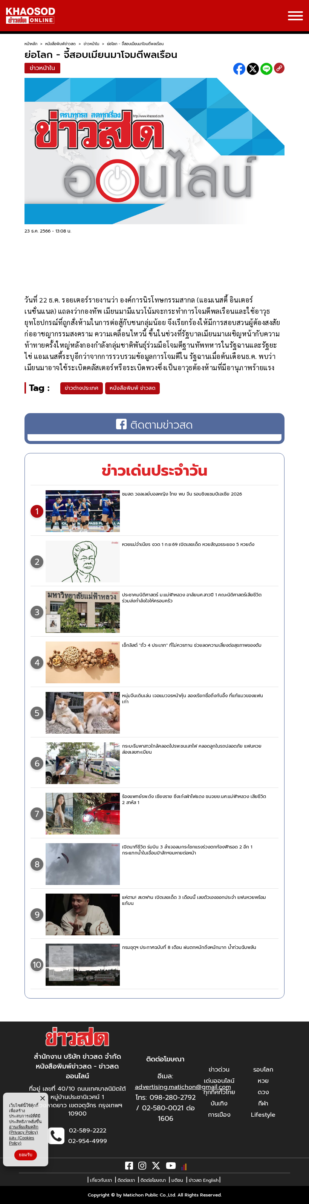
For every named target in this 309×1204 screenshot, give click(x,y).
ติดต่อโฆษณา (153, 1180)
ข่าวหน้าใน (91, 44)
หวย (263, 1080)
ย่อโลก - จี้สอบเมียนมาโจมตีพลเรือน (135, 44)
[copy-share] (279, 69)
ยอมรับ (25, 1154)
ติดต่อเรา (126, 1180)
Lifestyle (263, 1114)
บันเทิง (219, 1103)
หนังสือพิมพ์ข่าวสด (60, 44)
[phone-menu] (295, 16)
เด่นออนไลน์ (219, 1080)
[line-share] (266, 69)
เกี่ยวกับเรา (101, 1180)
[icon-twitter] (156, 1167)
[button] (10, 1196)
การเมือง (219, 1114)
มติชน (177, 1180)
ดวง (263, 1092)
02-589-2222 (87, 1130)
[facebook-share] (239, 69)
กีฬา (263, 1103)
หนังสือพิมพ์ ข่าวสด (132, 388)
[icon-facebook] (129, 1167)
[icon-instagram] (142, 1167)
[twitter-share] (253, 69)
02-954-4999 (87, 1141)
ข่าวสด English (204, 1180)
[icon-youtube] (171, 1167)
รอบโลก (263, 1069)
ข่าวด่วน (219, 1069)
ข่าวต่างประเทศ (81, 388)
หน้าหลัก (30, 44)
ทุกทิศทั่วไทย (219, 1092)
